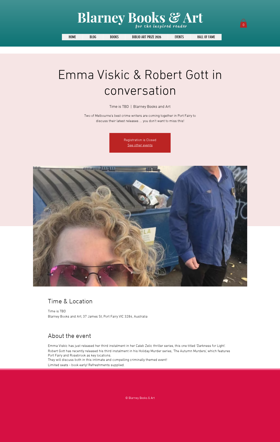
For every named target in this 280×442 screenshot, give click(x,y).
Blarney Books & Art (140, 17)
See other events (140, 145)
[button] (243, 23)
